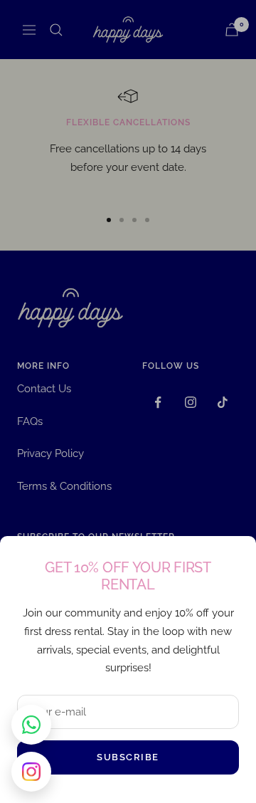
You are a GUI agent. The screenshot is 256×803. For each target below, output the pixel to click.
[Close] (234, 558)
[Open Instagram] (31, 772)
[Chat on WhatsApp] (31, 725)
